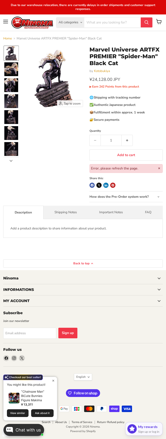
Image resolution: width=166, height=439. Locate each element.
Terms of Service (82, 422)
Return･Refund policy (110, 422)
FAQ (148, 212)
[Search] (146, 22)
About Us (61, 422)
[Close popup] (53, 380)
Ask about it (42, 413)
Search (46, 422)
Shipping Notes (65, 212)
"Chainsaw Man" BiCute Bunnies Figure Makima (32, 396)
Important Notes (111, 212)
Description (23, 212)
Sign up (68, 333)
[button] (11, 53)
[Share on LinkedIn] (106, 185)
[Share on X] (99, 185)
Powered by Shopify (83, 431)
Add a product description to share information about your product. (58, 228)
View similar (17, 413)
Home (7, 38)
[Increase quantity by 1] (127, 140)
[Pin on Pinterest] (112, 185)
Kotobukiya (102, 71)
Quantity (95, 131)
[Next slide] (11, 160)
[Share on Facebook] (92, 185)
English (81, 377)
